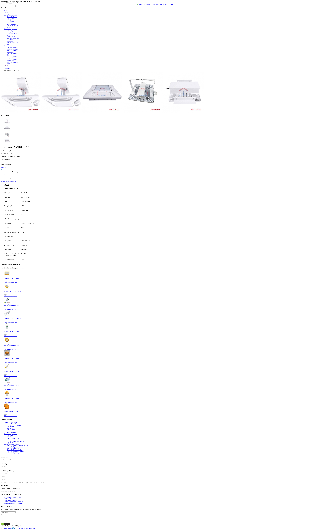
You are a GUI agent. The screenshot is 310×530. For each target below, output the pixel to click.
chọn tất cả (21, 268)
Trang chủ (6, 68)
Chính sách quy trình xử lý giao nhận (13, 503)
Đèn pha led (10, 32)
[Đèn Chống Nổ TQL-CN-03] (7, 355)
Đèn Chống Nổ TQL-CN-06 (11, 411)
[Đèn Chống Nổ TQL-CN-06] (7, 409)
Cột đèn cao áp (11, 36)
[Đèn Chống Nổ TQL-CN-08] (7, 395)
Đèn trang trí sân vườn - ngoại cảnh (13, 38)
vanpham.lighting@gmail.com (8, 181)
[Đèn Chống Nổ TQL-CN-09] (7, 302)
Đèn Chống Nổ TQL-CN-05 (11, 345)
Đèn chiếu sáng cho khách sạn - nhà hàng (12, 48)
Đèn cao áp (10, 41)
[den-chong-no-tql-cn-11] (7, 124)
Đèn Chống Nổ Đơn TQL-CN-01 (12, 385)
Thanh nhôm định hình (13, 24)
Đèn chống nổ (10, 18)
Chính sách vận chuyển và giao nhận (13, 501)
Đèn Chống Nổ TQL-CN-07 (11, 331)
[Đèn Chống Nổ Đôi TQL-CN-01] (7, 315)
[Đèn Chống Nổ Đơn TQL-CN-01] (7, 382)
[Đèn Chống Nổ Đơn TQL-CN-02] (7, 289)
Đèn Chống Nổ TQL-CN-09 (11, 305)
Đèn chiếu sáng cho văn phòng (12, 57)
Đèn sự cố (9, 22)
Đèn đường (10, 30)
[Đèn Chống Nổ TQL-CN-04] (7, 275)
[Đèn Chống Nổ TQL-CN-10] (7, 369)
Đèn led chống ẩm (11, 21)
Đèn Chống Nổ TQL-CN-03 (11, 358)
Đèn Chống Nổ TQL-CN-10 (11, 371)
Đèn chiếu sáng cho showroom (12, 51)
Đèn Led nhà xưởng (12, 17)
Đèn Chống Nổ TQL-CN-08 (11, 398)
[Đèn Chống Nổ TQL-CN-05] (7, 342)
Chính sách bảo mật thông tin (11, 500)
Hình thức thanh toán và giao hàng (13, 497)
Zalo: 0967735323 (5, 174)
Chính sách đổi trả (8, 498)
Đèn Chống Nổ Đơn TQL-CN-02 (12, 291)
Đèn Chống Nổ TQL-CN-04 (11, 278)
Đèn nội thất (10, 20)
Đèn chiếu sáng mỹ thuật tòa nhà (12, 60)
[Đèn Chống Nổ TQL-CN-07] (7, 329)
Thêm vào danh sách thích (10, 282)
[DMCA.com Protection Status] (5, 524)
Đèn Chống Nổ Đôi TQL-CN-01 (12, 318)
